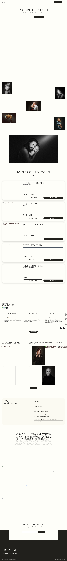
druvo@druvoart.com (14, 553)
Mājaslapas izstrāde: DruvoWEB (60, 559)
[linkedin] (35, 43)
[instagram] (32, 43)
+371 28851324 (5, 553)
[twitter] (37, 43)
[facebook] (29, 43)
